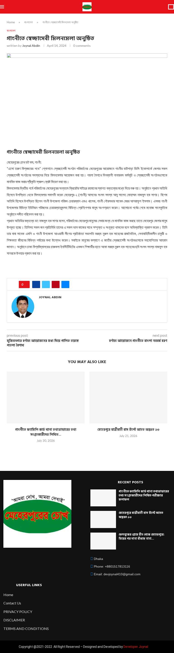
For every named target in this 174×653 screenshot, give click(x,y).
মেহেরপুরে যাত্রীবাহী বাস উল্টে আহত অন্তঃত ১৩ (128, 429)
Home (11, 22)
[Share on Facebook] (36, 284)
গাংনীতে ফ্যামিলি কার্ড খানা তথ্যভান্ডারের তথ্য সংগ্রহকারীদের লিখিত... (45, 432)
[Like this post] (25, 284)
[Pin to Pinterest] (56, 284)
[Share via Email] (65, 284)
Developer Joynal (136, 646)
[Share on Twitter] (46, 284)
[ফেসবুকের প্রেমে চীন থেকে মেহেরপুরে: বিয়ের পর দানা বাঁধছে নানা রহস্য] (103, 541)
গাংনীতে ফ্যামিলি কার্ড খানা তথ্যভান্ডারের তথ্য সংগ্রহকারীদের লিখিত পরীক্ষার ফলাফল (144, 495)
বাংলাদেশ (28, 22)
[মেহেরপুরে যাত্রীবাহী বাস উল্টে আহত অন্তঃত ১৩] (128, 397)
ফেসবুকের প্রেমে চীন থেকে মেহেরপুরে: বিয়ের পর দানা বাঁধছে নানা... (141, 536)
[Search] (171, 6)
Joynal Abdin (31, 45)
